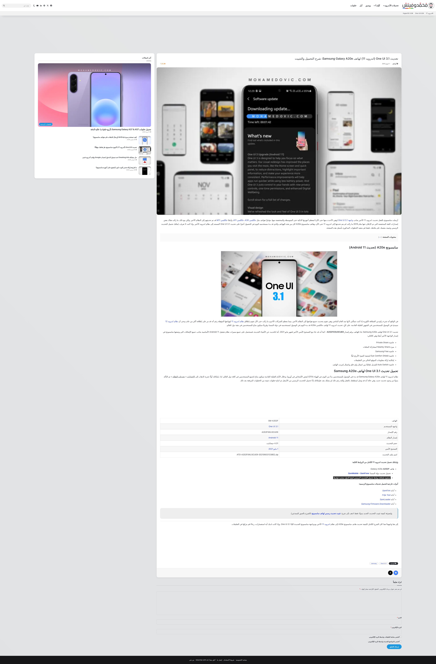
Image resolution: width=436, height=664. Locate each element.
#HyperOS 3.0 (408, 13)
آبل (361, 5)
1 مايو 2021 (273, 449)
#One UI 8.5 (419, 13)
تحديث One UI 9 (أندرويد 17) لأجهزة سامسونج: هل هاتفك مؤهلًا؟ (115, 147)
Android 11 (273, 438)
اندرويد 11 (326, 524)
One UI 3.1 (273, 426)
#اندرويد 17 (429, 13)
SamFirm (386, 490)
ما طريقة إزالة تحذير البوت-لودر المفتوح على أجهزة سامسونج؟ (116, 167)
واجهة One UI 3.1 (345, 220)
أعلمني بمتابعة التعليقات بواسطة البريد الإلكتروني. (384, 637)
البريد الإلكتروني (396, 627)
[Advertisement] (218, 34)
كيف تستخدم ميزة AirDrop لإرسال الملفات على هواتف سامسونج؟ (115, 137)
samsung (374, 563)
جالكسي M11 (222, 220)
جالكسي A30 (250, 220)
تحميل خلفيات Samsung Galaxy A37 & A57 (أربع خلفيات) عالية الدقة (121, 129)
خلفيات (353, 5)
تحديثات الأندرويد (392, 5)
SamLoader (385, 499)
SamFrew (364, 473)
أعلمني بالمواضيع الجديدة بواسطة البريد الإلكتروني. (384, 641)
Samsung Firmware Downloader (375, 504)
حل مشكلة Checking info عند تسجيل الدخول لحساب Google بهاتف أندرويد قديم (110, 157)
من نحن (191, 660)
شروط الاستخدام (229, 660)
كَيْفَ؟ (377, 5)
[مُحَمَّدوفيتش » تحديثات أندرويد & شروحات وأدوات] (418, 5)
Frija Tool (386, 495)
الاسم (399, 618)
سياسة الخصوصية (241, 660)
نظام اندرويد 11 (237, 321)
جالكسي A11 (238, 220)
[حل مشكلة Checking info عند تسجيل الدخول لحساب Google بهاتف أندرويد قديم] (145, 160)
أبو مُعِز (394, 64)
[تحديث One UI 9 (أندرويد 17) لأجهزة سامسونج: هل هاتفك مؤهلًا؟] (145, 150)
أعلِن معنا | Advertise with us (205, 660)
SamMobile (353, 473)
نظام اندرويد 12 (171, 321)
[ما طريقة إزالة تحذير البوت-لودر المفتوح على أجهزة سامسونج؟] (145, 170)
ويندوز (368, 5)
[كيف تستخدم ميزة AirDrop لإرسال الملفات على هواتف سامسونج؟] (145, 140)
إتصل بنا (219, 660)
